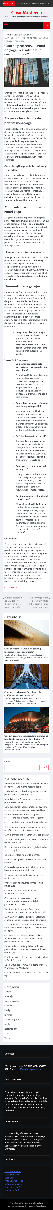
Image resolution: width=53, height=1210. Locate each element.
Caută (7, 761)
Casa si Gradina (10, 588)
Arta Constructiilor (14, 1181)
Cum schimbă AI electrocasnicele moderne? (25, 822)
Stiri (6, 1033)
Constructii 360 (12, 1187)
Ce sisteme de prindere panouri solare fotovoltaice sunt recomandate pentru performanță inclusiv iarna (23, 938)
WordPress (41, 1206)
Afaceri (7, 991)
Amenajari (9, 996)
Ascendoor (19, 1206)
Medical (8, 1024)
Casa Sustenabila (13, 1171)
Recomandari (10, 1029)
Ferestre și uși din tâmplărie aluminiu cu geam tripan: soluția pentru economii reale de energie (25, 949)
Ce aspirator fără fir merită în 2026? (22, 855)
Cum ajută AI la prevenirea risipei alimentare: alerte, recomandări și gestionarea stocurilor (21, 901)
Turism (7, 1038)
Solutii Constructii (13, 1184)
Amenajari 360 (12, 1190)
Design (7, 1010)
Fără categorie (11, 1019)
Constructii (9, 1005)
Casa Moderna (26, 12)
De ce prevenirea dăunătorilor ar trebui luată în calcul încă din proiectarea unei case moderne (25, 927)
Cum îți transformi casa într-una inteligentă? (26, 834)
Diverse (8, 1015)
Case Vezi (9, 1177)
